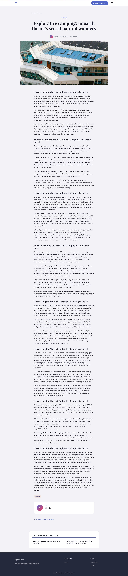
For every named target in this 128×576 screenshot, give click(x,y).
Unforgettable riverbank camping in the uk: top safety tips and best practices (79, 542)
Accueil (33, 13)
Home (65, 562)
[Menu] (111, 3)
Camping (39, 13)
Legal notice (93, 562)
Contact (92, 565)
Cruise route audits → (99, 3)
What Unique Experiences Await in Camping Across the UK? (46, 542)
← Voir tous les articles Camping (44, 519)
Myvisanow (19, 559)
